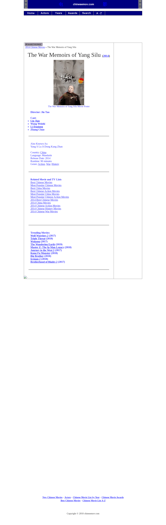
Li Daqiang (36, 126)
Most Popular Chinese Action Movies (49, 197)
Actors (68, 497)
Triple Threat (37, 238)
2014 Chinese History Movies (45, 208)
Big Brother (37, 256)
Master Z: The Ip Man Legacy (47, 247)
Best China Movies (40, 188)
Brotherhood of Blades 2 (43, 261)
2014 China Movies (40, 202)
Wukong (35, 241)
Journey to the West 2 (42, 250)
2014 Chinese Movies (35, 47)
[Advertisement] (83, 31)
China (43, 152)
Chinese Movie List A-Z (94, 500)
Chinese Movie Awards (113, 497)
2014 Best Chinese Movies (44, 199)
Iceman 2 (35, 259)
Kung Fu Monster (40, 253)
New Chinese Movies (52, 497)
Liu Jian (35, 120)
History (55, 164)
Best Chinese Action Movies (45, 191)
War (48, 164)
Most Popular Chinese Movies (45, 185)
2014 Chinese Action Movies (45, 205)
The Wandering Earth (42, 244)
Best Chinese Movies (41, 182)
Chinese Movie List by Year (86, 497)
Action (41, 164)
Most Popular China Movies (44, 194)
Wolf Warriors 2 (39, 235)
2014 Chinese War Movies (44, 211)
